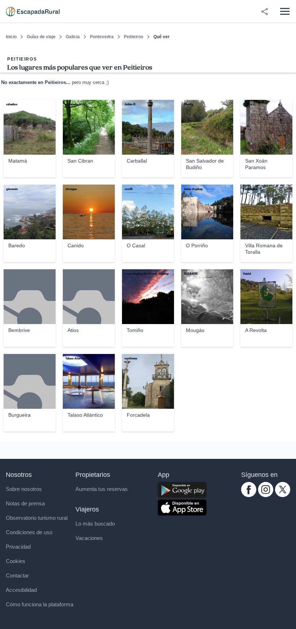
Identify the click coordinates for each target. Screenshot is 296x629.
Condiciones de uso (29, 532)
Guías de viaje (41, 36)
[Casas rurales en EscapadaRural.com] (33, 11)
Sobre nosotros (24, 489)
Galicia (73, 36)
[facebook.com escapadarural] (248, 495)
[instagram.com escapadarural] (265, 495)
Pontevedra (102, 36)
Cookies (15, 561)
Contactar (17, 575)
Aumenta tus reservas (101, 489)
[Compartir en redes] (264, 11)
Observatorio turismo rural (37, 518)
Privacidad (18, 547)
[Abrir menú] (284, 11)
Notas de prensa (25, 503)
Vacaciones (89, 538)
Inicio (11, 36)
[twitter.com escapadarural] (282, 495)
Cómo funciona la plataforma (39, 604)
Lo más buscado (95, 524)
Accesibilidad (21, 590)
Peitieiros (133, 36)
